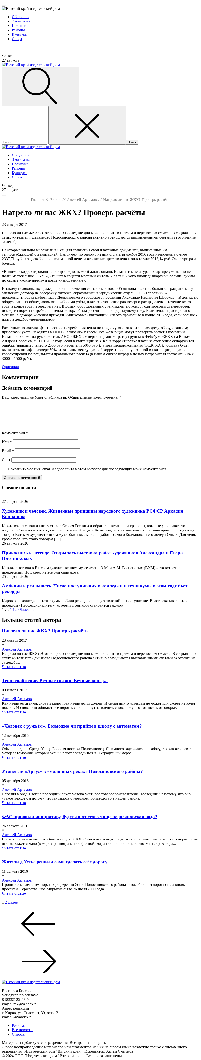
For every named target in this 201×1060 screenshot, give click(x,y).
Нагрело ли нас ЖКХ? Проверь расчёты (45, 630)
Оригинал (10, 367)
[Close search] (87, 125)
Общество (20, 17)
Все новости (22, 1030)
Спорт (17, 39)
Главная (37, 200)
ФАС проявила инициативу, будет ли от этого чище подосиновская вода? (79, 816)
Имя (7, 442)
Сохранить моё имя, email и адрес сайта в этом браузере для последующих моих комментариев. (87, 469)
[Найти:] (25, 142)
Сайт (6, 460)
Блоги (55, 200)
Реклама (18, 1025)
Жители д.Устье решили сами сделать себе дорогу (55, 861)
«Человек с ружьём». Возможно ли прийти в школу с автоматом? (72, 726)
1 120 (14, 609)
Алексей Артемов (82, 200)
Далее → (27, 609)
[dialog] (100, 25)
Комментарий (15, 433)
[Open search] (40, 86)
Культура (19, 34)
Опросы (18, 1034)
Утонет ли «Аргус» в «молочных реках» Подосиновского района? (72, 771)
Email (8, 451)
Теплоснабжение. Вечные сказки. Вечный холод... (55, 680)
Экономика (21, 21)
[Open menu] (4, 5)
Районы (18, 30)
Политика (20, 25)
